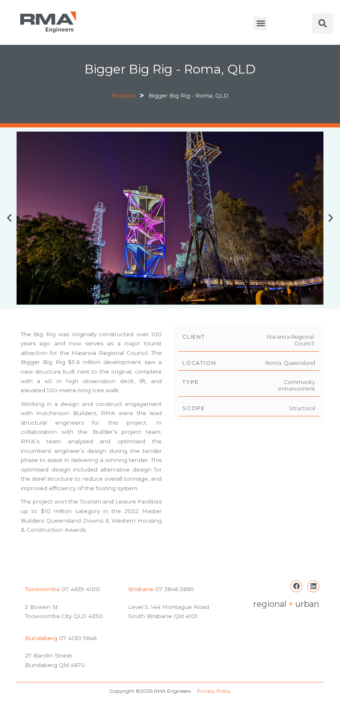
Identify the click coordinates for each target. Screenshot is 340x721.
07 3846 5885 (174, 589)
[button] (260, 23)
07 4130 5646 (78, 638)
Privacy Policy (214, 691)
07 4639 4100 (80, 589)
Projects (123, 95)
